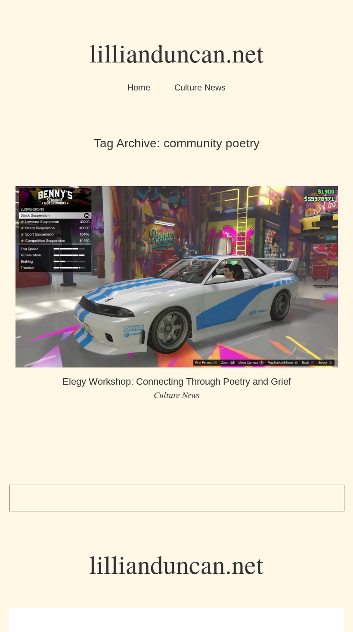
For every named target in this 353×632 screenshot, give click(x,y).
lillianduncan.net (177, 52)
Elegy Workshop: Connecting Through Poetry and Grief (176, 381)
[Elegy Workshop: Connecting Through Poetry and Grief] (176, 360)
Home (138, 87)
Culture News (200, 87)
